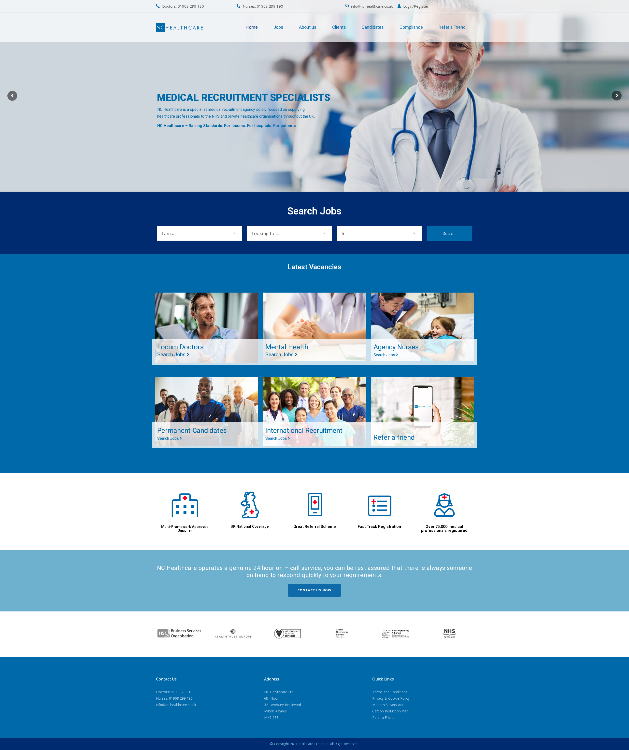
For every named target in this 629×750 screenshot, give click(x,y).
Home (252, 27)
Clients (339, 27)
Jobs (278, 27)
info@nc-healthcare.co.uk (372, 6)
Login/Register (416, 6)
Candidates (373, 27)
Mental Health (286, 350)
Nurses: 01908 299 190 (174, 698)
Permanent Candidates (192, 433)
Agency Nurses (396, 350)
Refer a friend (394, 437)
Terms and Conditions (389, 692)
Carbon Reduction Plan (390, 711)
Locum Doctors (180, 350)
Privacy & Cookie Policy (391, 698)
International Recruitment (304, 433)
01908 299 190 (270, 6)
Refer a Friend (452, 27)
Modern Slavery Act (387, 704)
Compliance (411, 27)
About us (307, 27)
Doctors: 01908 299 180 (175, 692)
